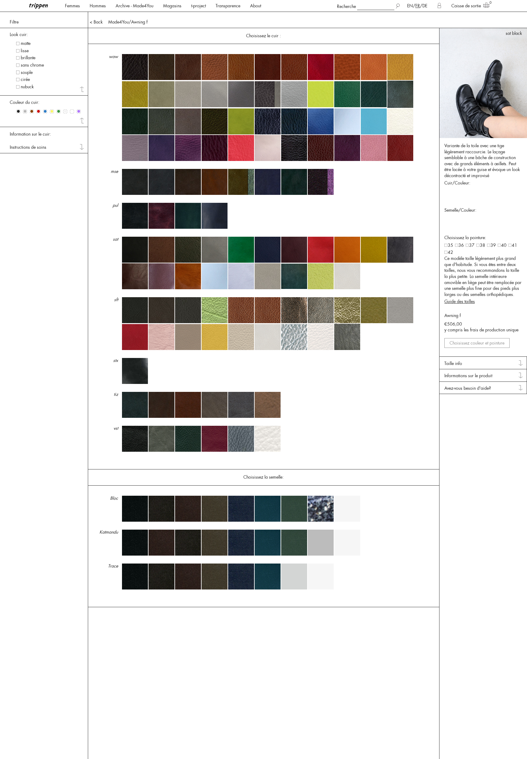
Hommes (98, 6)
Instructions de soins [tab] (28, 147)
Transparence (228, 6)
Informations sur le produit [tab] (468, 375)
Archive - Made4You (134, 6)
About (255, 6)
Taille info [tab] (453, 363)
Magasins (172, 6)
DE (424, 6)
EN (410, 6)
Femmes (72, 6)
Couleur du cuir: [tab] (24, 102)
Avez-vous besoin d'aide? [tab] (467, 388)
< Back (96, 22)
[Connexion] (439, 6)
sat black (514, 33)
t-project (198, 6)
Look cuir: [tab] (19, 34)
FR (417, 6)
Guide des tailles (459, 301)
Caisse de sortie (466, 6)
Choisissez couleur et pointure (477, 343)
